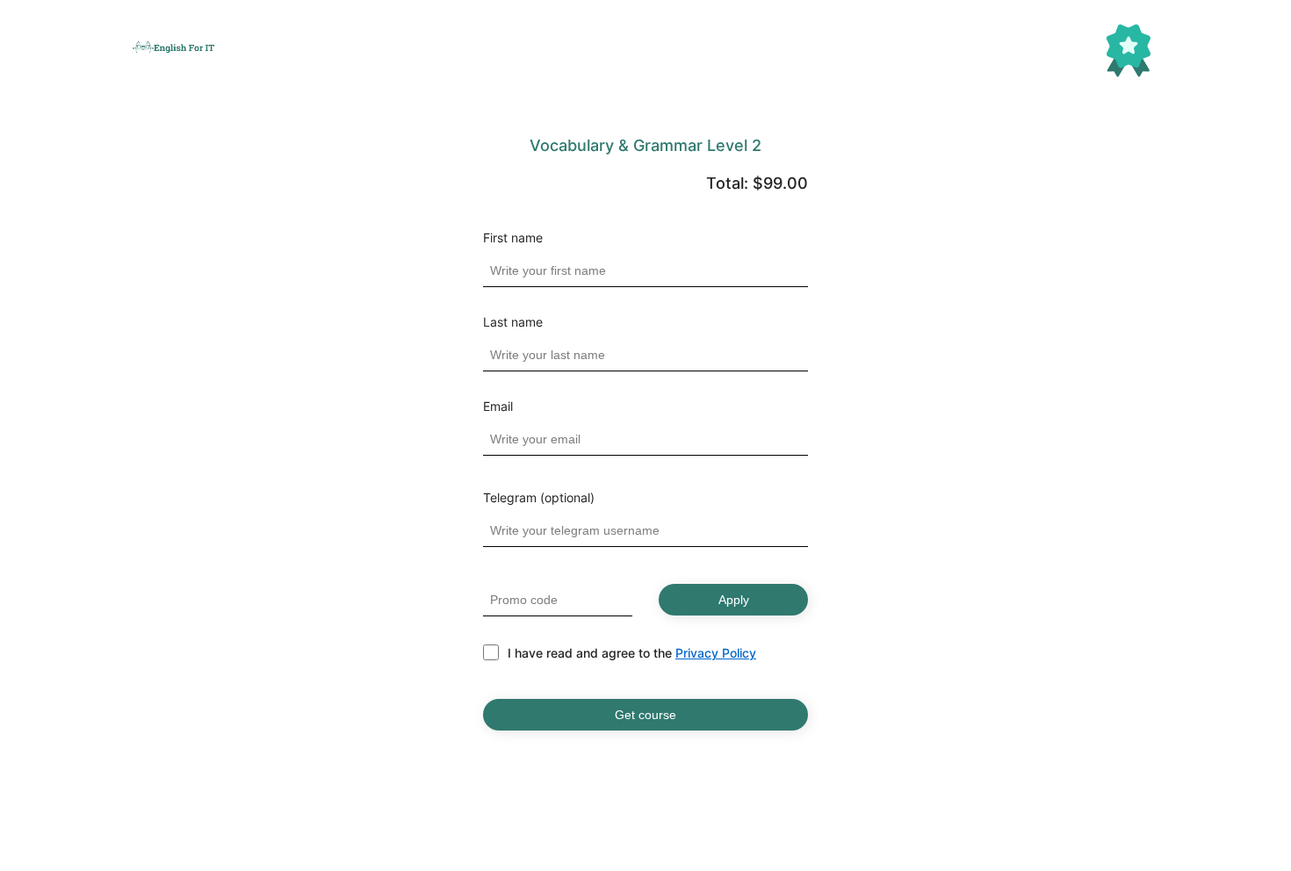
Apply (733, 600)
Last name (513, 322)
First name (513, 238)
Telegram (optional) (539, 498)
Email (498, 407)
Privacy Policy (715, 652)
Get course (645, 715)
